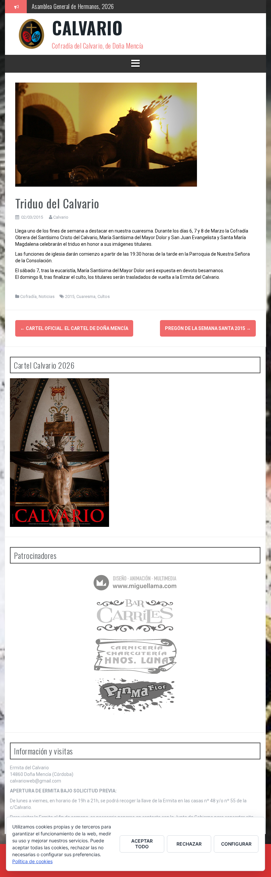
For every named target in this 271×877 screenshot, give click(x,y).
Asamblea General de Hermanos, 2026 (73, 6)
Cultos (103, 296)
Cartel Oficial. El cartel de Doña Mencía (74, 328)
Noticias (47, 296)
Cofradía (28, 296)
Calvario (60, 217)
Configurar (236, 844)
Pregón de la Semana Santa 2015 (208, 328)
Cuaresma (86, 296)
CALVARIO (87, 27)
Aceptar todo (142, 843)
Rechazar (189, 844)
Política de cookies (32, 861)
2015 (69, 296)
